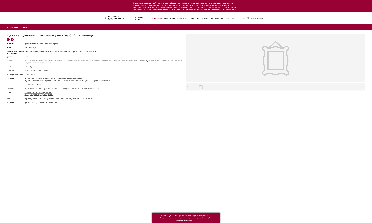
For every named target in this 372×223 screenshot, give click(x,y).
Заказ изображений (256, 18)
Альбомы (225, 18)
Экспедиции (169, 18)
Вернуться (13, 27)
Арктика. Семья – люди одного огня (38, 93)
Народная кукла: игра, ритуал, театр (39, 95)
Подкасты (214, 18)
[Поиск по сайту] (244, 18)
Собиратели (182, 18)
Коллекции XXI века (199, 18)
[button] (363, 3)
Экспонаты (157, 18)
